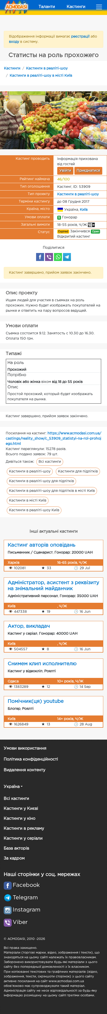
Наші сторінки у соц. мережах (42, 874)
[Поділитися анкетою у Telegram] (67, 257)
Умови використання (25, 748)
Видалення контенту (24, 770)
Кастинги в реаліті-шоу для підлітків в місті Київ (52, 490)
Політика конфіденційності (31, 759)
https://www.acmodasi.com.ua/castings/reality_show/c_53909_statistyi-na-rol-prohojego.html (53, 438)
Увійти (65, 170)
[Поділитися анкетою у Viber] (49, 257)
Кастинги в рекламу (24, 828)
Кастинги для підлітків (78, 471)
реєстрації (81, 36)
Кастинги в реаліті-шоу (47, 68)
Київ (84, 209)
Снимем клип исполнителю (42, 663)
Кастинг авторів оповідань (41, 545)
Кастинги (76, 7)
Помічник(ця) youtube (36, 701)
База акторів (16, 848)
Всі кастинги (50, 461)
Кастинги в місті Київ (27, 500)
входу (14, 41)
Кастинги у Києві (21, 809)
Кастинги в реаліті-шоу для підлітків (41, 481)
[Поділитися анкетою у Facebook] (40, 257)
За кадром (14, 858)
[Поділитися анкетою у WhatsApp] (58, 257)
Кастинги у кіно (19, 818)
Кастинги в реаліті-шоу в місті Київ (41, 75)
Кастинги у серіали (23, 838)
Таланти (47, 7)
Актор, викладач (29, 626)
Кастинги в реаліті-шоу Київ (34, 510)
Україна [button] (12, 787)
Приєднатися (88, 170)
